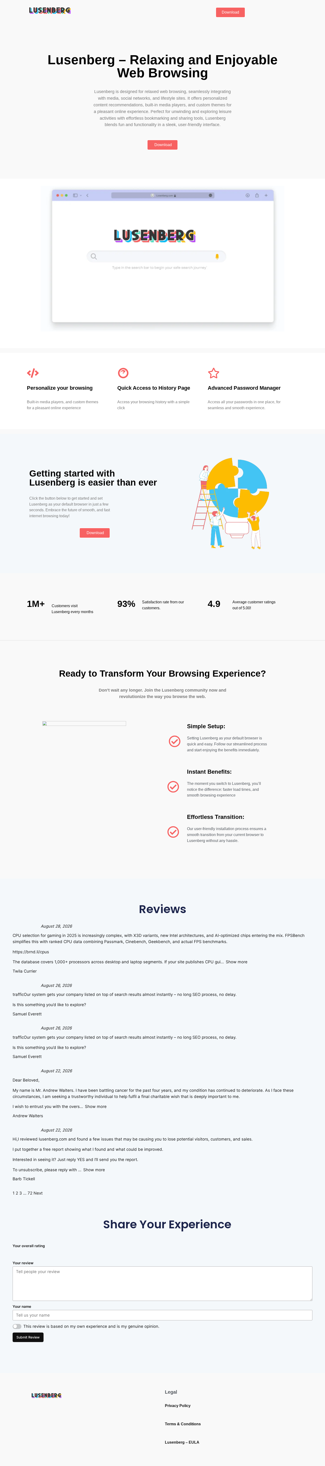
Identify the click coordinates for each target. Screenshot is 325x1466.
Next (38, 1193)
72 (30, 1193)
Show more (236, 961)
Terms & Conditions (183, 1424)
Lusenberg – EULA (182, 1442)
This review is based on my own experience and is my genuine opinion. (91, 1326)
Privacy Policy (178, 1406)
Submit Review (28, 1337)
